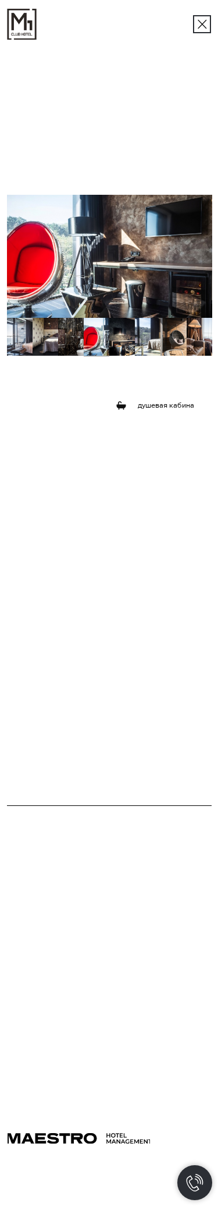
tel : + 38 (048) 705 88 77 (48, 1078)
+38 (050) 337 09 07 (40, 1068)
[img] (202, 24)
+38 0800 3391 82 (146, 1042)
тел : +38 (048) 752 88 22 (158, 1028)
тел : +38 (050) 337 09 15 (155, 1089)
